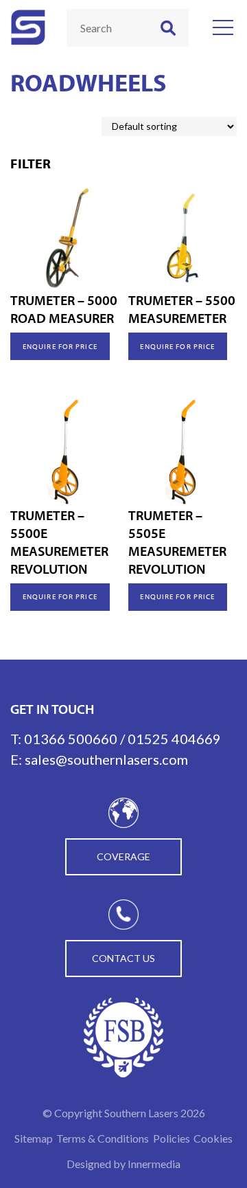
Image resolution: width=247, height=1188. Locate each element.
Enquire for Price (60, 346)
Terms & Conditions (102, 1138)
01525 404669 (174, 738)
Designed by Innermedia (123, 1163)
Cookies (213, 1138)
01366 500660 (70, 738)
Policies (171, 1138)
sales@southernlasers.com (106, 759)
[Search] (168, 28)
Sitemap (33, 1138)
